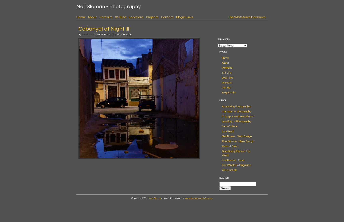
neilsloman (88, 34)
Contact (167, 17)
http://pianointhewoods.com (238, 116)
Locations (136, 17)
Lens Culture (229, 126)
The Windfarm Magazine (236, 165)
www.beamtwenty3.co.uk (199, 198)
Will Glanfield (229, 170)
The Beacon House (233, 160)
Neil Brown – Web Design (237, 136)
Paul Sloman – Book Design (238, 141)
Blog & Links (184, 17)
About (92, 17)
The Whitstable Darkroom (247, 17)
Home (80, 17)
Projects (152, 17)
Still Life (120, 17)
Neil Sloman (155, 198)
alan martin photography (236, 111)
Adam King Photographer (236, 106)
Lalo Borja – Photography (236, 121)
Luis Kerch (228, 131)
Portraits (106, 17)
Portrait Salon (230, 146)
